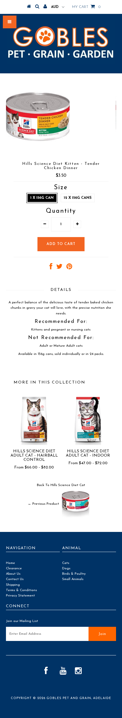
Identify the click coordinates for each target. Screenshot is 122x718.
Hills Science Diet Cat (68, 485)
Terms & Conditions (21, 590)
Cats (65, 563)
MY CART (86, 7)
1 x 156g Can (42, 198)
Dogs (66, 568)
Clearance (14, 568)
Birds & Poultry (74, 574)
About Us (13, 574)
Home (10, 563)
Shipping (13, 585)
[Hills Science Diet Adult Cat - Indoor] (87, 444)
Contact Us (15, 579)
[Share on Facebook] (50, 268)
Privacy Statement (20, 595)
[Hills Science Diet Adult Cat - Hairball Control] (34, 444)
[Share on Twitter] (59, 268)
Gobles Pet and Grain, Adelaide (79, 698)
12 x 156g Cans (78, 198)
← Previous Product (43, 504)
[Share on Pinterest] (69, 268)
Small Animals (72, 579)
